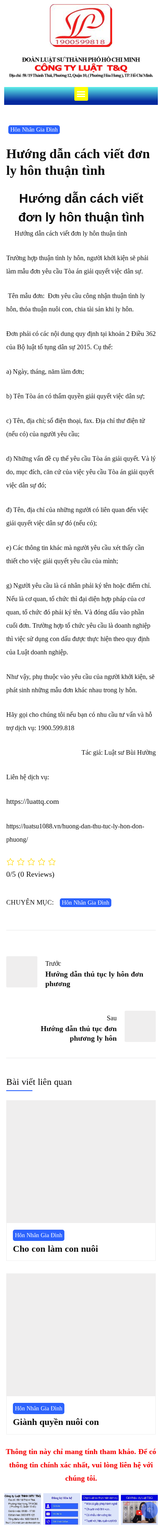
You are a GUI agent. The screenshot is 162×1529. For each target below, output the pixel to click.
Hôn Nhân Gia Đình (34, 130)
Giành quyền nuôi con (56, 1422)
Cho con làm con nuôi (55, 1248)
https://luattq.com (32, 801)
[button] (81, 94)
